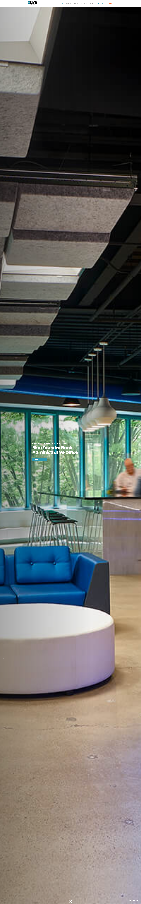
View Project (38, 460)
